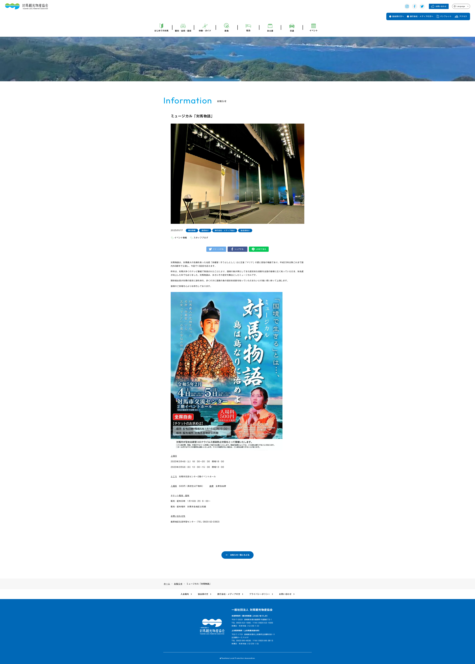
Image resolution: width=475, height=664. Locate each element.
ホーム (167, 583)
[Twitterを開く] (422, 6)
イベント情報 (180, 238)
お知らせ (178, 583)
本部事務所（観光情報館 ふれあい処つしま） (250, 616)
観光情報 (192, 230)
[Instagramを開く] (407, 6)
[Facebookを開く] (414, 6)
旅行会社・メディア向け (225, 230)
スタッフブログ (201, 238)
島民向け (205, 230)
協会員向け (245, 230)
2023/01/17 (177, 230)
